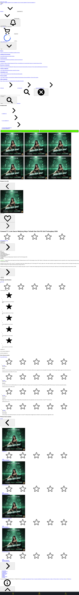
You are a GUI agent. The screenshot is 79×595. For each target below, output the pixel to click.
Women (1, 56)
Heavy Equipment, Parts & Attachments (32, 66)
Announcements (4, 571)
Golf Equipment (9, 59)
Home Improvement (25, 77)
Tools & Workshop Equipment (17, 77)
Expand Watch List (19, 11)
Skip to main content (3, 1)
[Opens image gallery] (0, 214)
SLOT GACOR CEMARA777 (23, 2)
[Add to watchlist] (7, 218)
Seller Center (4, 574)
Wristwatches (8, 70)
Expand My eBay (16, 18)
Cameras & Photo (39, 63)
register (6, 2)
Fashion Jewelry (12, 70)
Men (3, 56)
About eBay (4, 570)
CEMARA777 (9, 2)
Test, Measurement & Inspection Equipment (19, 66)
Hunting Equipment (3, 59)
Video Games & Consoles (32, 63)
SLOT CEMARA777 (15, 2)
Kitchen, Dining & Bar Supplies (33, 77)
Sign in (2, 2)
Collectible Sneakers (11, 56)
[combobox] (10, 95)
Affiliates (3, 575)
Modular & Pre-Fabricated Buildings (6, 66)
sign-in (4, 26)
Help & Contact (4, 576)
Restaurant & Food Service (43, 66)
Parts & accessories (3, 52)
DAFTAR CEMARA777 (31, 2)
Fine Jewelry (17, 70)
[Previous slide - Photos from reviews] (7, 422)
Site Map (3, 577)
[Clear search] (41, 92)
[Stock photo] (12, 144)
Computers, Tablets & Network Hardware (7, 63)
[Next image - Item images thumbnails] (7, 226)
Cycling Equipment (19, 59)
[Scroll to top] (7, 590)
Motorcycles (13, 52)
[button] (8, 100)
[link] (7, 247)
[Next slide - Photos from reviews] (7, 566)
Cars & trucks (9, 52)
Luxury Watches (3, 70)
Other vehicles (17, 52)
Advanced (18, 103)
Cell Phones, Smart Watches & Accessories (21, 63)
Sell (1, 4)
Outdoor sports (14, 59)
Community (4, 572)
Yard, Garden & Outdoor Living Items (6, 77)
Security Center (4, 573)
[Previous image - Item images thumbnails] (7, 186)
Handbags (6, 56)
